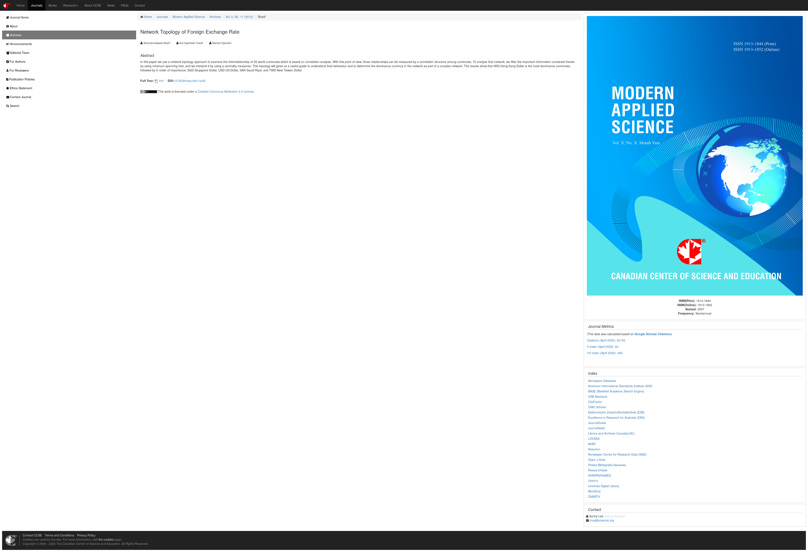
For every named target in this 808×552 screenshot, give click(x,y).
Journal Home (19, 17)
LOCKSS (593, 438)
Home (21, 5)
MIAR (591, 444)
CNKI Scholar (597, 407)
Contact (140, 5)
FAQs (124, 5)
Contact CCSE (32, 535)
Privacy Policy (86, 535)
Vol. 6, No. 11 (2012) (239, 17)
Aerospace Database (602, 381)
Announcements (20, 44)
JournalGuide (597, 423)
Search (14, 106)
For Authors (17, 61)
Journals (36, 5)
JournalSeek (596, 428)
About (13, 26)
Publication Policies (21, 79)
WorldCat (594, 491)
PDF (161, 81)
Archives (215, 17)
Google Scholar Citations (653, 334)
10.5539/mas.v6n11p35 (190, 81)
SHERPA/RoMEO (599, 475)
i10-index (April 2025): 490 (604, 353)
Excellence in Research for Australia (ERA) (616, 417)
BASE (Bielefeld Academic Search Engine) (616, 391)
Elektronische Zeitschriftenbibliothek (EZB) (616, 412)
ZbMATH (594, 496)
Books (53, 5)
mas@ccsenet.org (602, 520)
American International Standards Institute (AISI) (620, 386)
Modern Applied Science (189, 17)
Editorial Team (19, 53)
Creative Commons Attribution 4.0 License (226, 91)
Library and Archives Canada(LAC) (611, 433)
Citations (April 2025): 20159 (606, 340)
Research (69, 5)
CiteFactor (595, 402)
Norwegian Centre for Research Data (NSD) (617, 454)
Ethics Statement (20, 88)
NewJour (594, 449)
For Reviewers (19, 70)
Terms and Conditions (59, 535)
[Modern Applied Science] (695, 155)
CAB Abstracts (597, 396)
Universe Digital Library (603, 486)
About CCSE (92, 5)
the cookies (106, 539)
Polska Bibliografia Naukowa (607, 465)
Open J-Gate (596, 459)
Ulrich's (593, 481)
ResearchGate (597, 470)
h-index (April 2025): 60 (602, 346)
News (111, 5)
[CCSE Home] (6, 5)
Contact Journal (20, 97)
